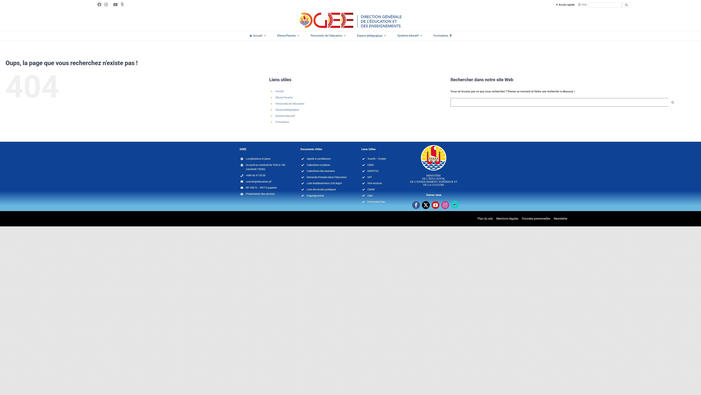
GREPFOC (373, 171)
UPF (369, 177)
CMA (370, 195)
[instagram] (445, 205)
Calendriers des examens (321, 171)
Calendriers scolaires (318, 164)
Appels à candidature (319, 158)
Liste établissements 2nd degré (324, 183)
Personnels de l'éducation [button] (326, 35)
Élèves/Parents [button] (286, 35)
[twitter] (426, 205)
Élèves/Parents (284, 97)
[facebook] (416, 205)
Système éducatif (285, 115)
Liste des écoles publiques (321, 189)
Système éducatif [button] (408, 35)
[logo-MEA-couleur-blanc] (433, 144)
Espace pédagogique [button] (369, 35)
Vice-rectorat (374, 183)
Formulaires (441, 35)
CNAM (371, 189)
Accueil (257, 35)
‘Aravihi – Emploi (376, 158)
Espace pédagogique (287, 109)
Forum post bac (376, 201)
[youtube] (435, 205)
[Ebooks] (455, 204)
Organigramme (315, 195)
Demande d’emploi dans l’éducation (327, 177)
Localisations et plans (258, 158)
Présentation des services (260, 193)
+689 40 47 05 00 (256, 175)
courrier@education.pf (258, 181)
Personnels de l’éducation (289, 103)
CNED (370, 164)
